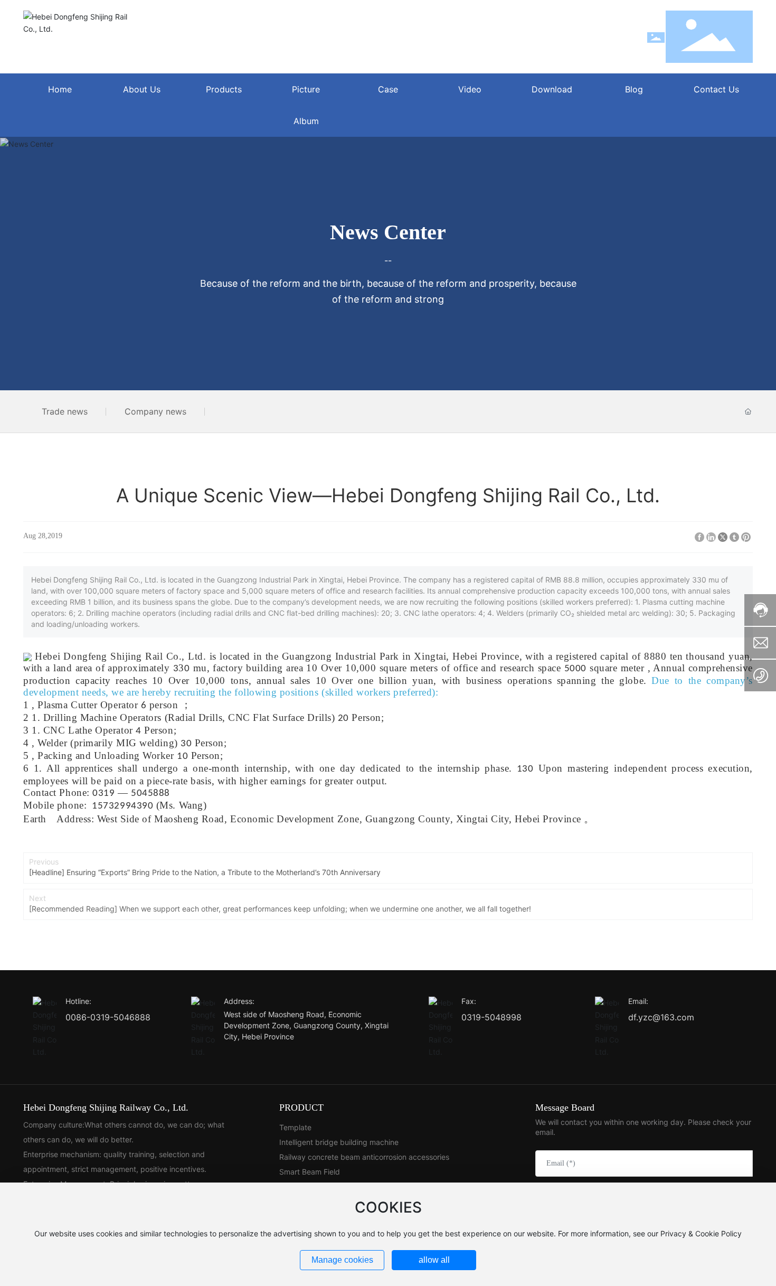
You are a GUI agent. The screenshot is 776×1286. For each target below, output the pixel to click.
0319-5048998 (491, 1017)
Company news (155, 411)
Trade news (65, 411)
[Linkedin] (711, 537)
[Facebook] (699, 537)
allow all (434, 1259)
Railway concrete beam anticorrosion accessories (364, 1156)
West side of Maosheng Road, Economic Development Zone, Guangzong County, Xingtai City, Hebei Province (306, 1025)
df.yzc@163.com (661, 1017)
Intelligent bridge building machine (339, 1142)
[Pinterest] (746, 537)
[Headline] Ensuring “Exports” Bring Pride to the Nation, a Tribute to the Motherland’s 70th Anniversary (205, 872)
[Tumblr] (734, 537)
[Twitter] (722, 537)
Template (295, 1127)
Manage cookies (342, 1259)
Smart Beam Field (309, 1171)
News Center (388, 232)
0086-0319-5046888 (107, 1017)
